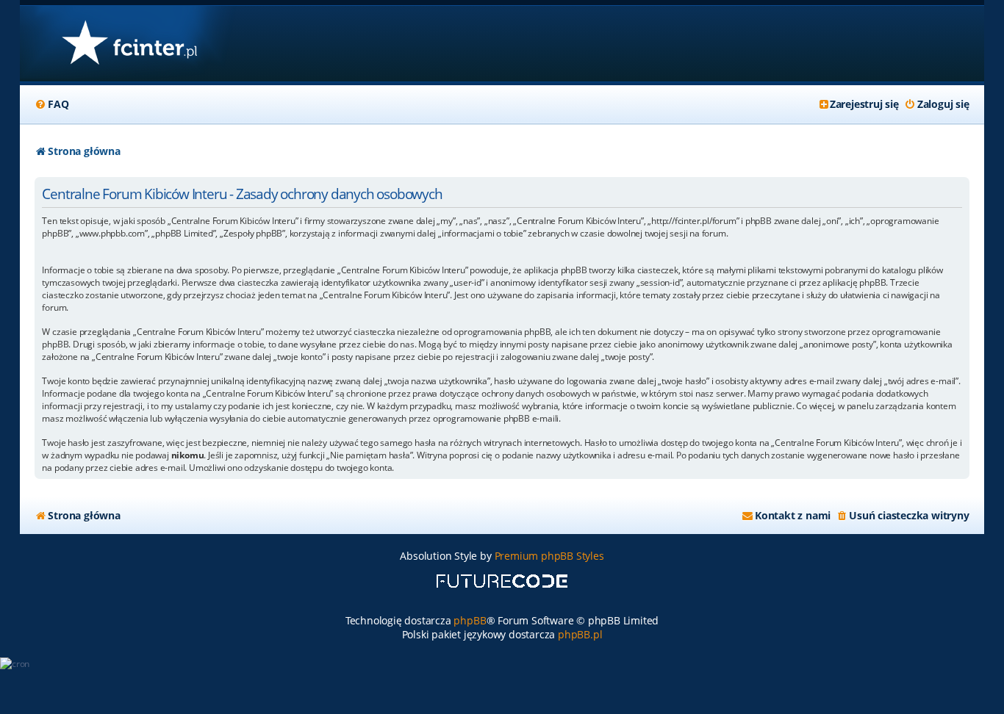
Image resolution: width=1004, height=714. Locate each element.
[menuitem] (51, 104)
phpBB (469, 620)
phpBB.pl (580, 634)
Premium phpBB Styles (549, 556)
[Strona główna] (129, 44)
